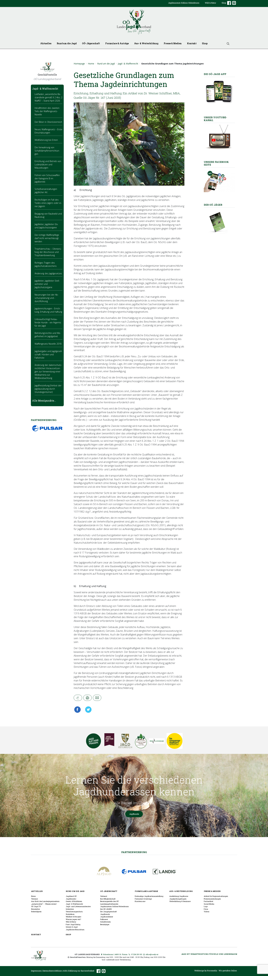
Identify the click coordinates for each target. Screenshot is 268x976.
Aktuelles (45, 43)
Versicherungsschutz (74, 911)
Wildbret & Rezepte (73, 916)
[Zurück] (78, 698)
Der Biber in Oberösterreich (48, 121)
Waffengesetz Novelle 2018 (48, 343)
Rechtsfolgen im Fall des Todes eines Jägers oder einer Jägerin (48, 203)
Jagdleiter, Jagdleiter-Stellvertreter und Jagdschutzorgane (47, 284)
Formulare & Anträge (117, 43)
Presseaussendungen (212, 899)
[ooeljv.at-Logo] (134, 21)
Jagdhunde (134, 814)
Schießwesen (105, 922)
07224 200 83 (136, 954)
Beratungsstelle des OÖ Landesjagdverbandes (109, 902)
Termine (34, 899)
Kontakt (192, 43)
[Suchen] (227, 43)
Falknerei (104, 919)
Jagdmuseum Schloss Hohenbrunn (183, 3)
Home (91, 63)
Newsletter (35, 909)
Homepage (79, 63)
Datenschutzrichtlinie (51, 970)
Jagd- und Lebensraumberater (78, 906)
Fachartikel (208, 901)
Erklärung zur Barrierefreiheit (81, 970)
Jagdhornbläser (106, 916)
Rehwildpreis (36, 911)
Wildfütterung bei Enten (46, 139)
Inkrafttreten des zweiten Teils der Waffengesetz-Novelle (47, 111)
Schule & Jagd (72, 927)
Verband (103, 896)
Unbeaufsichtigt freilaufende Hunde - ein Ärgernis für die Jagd (48, 322)
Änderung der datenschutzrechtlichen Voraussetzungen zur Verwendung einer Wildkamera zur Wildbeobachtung (48, 372)
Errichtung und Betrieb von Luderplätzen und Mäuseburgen (48, 164)
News (33, 896)
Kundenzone (140, 901)
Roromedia (212, 970)
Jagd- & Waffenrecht (128, 63)
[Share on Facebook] (78, 709)
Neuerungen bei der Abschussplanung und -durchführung (46, 298)
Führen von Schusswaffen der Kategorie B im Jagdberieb (47, 178)
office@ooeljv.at (151, 954)
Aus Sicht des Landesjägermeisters (45, 901)
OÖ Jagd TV (36, 906)
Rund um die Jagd (67, 43)
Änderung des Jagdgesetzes (48, 273)
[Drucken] (87, 698)
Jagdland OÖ (71, 896)
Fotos (206, 909)
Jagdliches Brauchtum (75, 929)
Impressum (36, 970)
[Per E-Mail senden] (97, 698)
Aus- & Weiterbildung (146, 43)
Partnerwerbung (134, 852)
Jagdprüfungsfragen (177, 899)
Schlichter (70, 909)
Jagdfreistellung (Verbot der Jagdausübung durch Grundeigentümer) (48, 388)
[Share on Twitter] (87, 709)
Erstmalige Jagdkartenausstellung (149, 896)
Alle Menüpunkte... (44, 400)
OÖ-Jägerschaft (91, 43)
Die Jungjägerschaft (108, 911)
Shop (224, 3)
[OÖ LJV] (39, 955)
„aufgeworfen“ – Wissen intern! (44, 904)
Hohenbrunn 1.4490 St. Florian (115, 954)
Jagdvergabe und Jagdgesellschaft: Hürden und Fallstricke (48, 354)
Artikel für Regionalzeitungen (216, 896)
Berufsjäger (104, 924)
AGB (65, 970)
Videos (206, 911)
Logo (206, 906)
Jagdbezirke (71, 899)
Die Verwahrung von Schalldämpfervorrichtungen (47, 150)
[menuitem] (184, 5)
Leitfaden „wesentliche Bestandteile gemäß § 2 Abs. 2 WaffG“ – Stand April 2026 (48, 97)
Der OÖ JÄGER (106, 909)
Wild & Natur (210, 3)
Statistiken (70, 914)
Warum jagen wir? (73, 919)
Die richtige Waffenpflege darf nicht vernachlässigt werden (47, 238)
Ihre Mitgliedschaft (108, 899)
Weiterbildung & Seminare (180, 901)
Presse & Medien (173, 43)
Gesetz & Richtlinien (74, 901)
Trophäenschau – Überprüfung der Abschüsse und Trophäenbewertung (48, 252)
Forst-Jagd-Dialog (73, 924)
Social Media (209, 904)
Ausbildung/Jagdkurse (178, 896)
